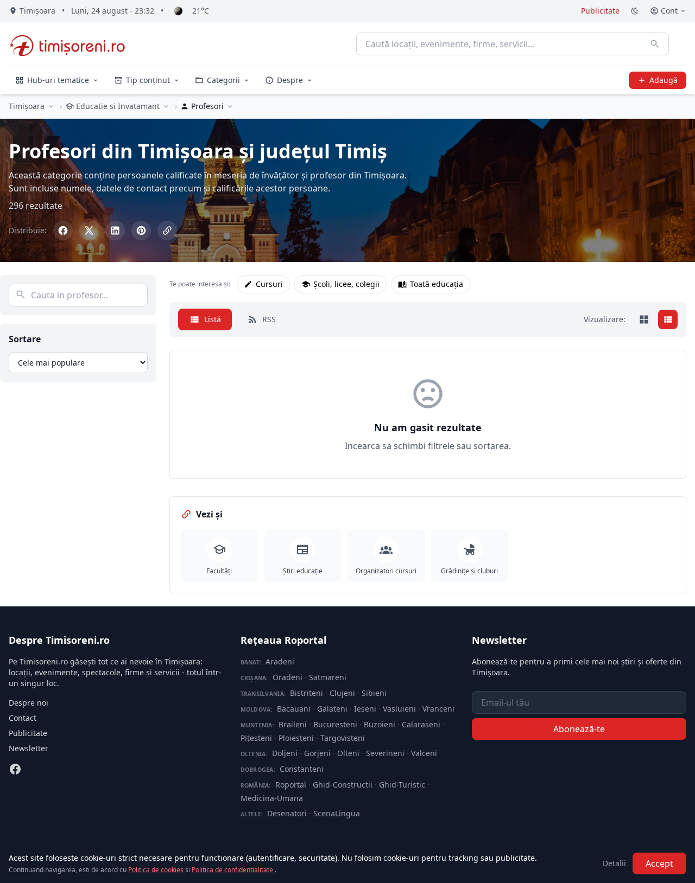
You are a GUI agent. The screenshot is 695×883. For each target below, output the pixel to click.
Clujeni (342, 693)
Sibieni (374, 693)
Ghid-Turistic (402, 784)
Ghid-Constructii (342, 784)
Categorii (223, 80)
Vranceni (438, 708)
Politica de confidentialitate (233, 869)
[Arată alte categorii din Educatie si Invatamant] (166, 106)
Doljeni (285, 753)
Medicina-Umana (272, 798)
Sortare (25, 339)
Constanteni (302, 769)
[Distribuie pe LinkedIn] (115, 230)
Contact (22, 718)
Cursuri (269, 284)
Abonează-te (579, 729)
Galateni (332, 708)
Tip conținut (148, 80)
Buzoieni (379, 724)
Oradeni (287, 677)
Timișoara (27, 106)
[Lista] (668, 319)
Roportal (290, 784)
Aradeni (280, 661)
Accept (659, 863)
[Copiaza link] (167, 230)
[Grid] (644, 319)
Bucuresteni (335, 724)
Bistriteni (306, 693)
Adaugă (663, 80)
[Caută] (655, 44)
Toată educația (436, 284)
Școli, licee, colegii (346, 284)
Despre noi (28, 703)
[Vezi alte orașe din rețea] (51, 106)
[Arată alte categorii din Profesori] (230, 106)
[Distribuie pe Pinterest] (141, 230)
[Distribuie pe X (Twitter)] (89, 230)
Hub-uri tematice (58, 80)
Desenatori (287, 813)
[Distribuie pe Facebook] (63, 230)
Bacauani (294, 708)
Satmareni (327, 677)
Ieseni (365, 708)
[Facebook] (15, 769)
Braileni (293, 724)
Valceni (424, 753)
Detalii (614, 863)
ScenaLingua (336, 813)
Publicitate (600, 10)
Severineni (385, 753)
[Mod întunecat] (634, 10)
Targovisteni (342, 738)
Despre (290, 80)
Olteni (348, 753)
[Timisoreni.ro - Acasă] (72, 44)
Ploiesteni (296, 738)
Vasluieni (399, 708)
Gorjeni (317, 753)
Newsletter (28, 748)
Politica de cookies (156, 869)
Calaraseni (421, 724)
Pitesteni (256, 738)
